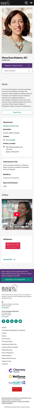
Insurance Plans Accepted (10, 347)
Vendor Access (6, 361)
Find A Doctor (6, 339)
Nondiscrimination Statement (9, 401)
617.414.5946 (10, 140)
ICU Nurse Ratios (7, 341)
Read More (17, 112)
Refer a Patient (10, 71)
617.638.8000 (5, 307)
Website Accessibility (7, 403)
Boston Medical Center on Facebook (3, 321)
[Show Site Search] (26, 3)
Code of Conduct (6, 399)
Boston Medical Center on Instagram (7, 321)
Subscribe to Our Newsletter (15, 279)
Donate (4, 336)
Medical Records (7, 350)
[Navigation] (31, 3)
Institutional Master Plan (9, 344)
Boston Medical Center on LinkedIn (12, 321)
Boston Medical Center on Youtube (20, 321)
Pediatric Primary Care (11, 126)
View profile (7, 259)
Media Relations (7, 355)
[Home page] (10, 291)
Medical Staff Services (9, 358)
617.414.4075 (5, 316)
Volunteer (5, 364)
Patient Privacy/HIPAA (23, 401)
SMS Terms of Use (26, 398)
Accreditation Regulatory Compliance (13, 330)
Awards (4, 327)
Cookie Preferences (16, 399)
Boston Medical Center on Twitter (16, 321)
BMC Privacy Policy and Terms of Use (11, 398)
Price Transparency (8, 353)
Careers (4, 333)
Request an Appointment (13, 65)
